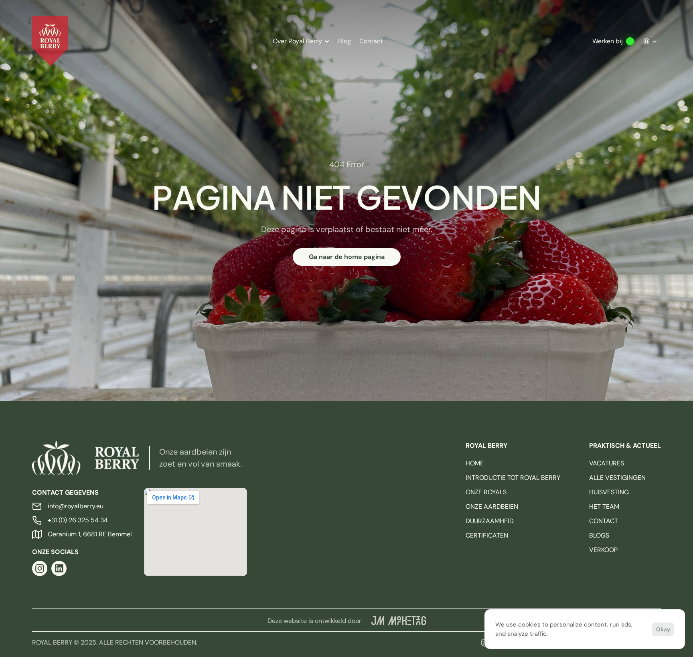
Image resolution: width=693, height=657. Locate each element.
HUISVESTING (609, 492)
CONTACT (603, 521)
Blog (344, 41)
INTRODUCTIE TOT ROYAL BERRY (513, 477)
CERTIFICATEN (487, 535)
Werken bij (607, 41)
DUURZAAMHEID (490, 521)
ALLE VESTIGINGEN (617, 477)
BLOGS (599, 535)
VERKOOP (603, 550)
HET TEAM (604, 506)
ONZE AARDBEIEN (492, 506)
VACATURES (606, 463)
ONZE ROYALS (486, 492)
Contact (371, 41)
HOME (475, 463)
